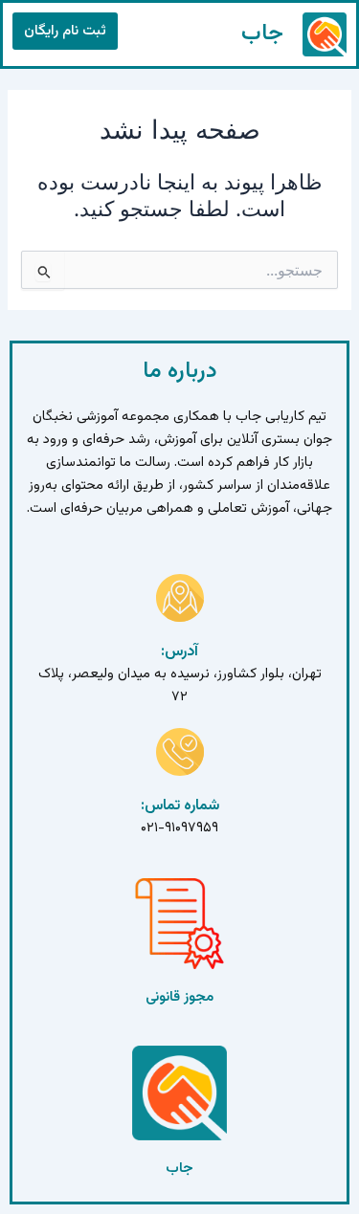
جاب (262, 34)
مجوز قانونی (179, 997)
